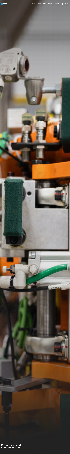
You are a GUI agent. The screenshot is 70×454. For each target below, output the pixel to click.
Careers (50, 3)
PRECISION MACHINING (42, 3)
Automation (33, 3)
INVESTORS (57, 3)
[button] (65, 4)
